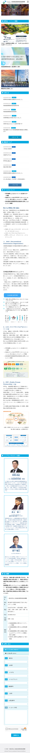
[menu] (28, 1)
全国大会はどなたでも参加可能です (12, 123)
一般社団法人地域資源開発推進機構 (17, 749)
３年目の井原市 (7, 148)
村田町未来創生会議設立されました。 (13, 99)
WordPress (23, 751)
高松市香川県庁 (7, 167)
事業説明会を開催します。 (7, 88)
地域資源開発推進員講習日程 (11, 105)
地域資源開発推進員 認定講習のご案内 (10, 66)
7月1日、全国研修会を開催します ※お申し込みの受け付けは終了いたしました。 (15, 44)
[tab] (16, 650)
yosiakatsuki (14, 751)
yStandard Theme (8, 751)
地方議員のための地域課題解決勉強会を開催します (15, 130)
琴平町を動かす (7, 161)
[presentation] (16, 650)
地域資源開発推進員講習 (9, 111)
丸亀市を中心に (7, 155)
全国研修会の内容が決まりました (12, 117)
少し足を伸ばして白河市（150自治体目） (14, 179)
